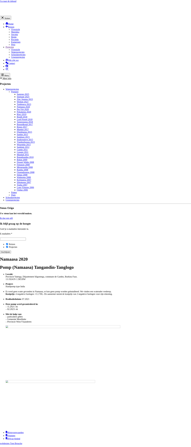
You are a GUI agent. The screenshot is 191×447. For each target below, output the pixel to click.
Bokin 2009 (22, 160)
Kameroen (15, 42)
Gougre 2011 (22, 152)
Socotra (14, 34)
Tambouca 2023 (24, 104)
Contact (11, 63)
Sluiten (7, 18)
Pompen (14, 92)
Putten (14, 192)
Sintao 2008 (22, 175)
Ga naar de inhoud (8, 1)
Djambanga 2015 (24, 132)
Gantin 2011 (22, 149)
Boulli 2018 (22, 117)
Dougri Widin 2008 (25, 162)
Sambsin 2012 (23, 147)
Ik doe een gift (6, 218)
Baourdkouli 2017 (25, 124)
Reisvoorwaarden (16, 432)
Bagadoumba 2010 (25, 157)
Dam (13, 195)
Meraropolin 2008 (25, 167)
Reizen (11, 27)
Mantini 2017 (23, 129)
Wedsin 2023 (22, 102)
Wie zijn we (13, 60)
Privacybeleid (14, 438)
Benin (13, 37)
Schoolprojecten (18, 54)
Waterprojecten (17, 52)
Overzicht (15, 29)
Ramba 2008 (22, 170)
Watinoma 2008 (24, 177)
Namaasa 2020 (23, 107)
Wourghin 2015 (24, 144)
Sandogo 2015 (23, 137)
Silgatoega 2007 (24, 182)
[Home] (14, 14)
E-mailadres (6, 234)
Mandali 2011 (23, 154)
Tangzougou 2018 (25, 122)
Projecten (10, 47)
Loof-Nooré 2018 (24, 119)
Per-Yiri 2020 (23, 109)
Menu (6, 76)
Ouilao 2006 (22, 190)
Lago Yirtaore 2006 (25, 187)
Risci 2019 (21, 114)
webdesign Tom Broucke (11, 443)
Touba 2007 (22, 185)
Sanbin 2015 (22, 134)
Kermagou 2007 (24, 180)
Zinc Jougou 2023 (25, 99)
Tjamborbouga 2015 (26, 142)
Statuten (11, 435)
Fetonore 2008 (23, 165)
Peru (13, 44)
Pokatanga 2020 (24, 112)
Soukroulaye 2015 (25, 139)
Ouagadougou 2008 (25, 172)
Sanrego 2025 (23, 94)
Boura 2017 (22, 127)
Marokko (15, 32)
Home (11, 24)
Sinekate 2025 (23, 97)
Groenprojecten (18, 57)
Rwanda (15, 39)
